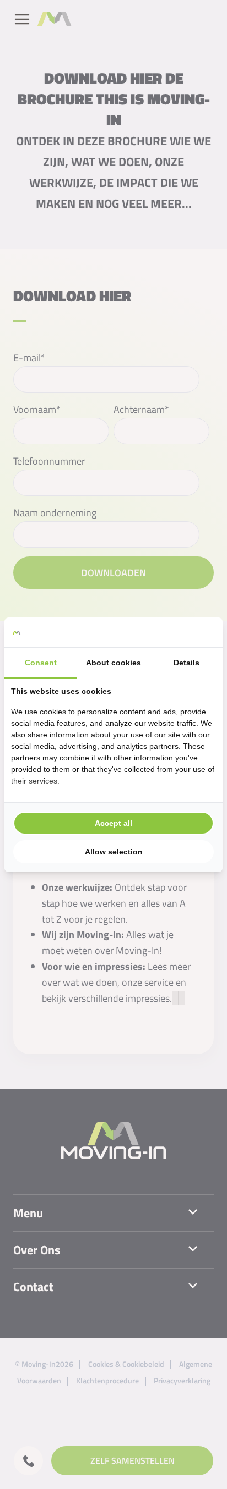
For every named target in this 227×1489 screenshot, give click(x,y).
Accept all (113, 823)
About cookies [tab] (113, 662)
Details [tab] (186, 662)
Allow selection (114, 851)
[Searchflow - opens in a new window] (202, 632)
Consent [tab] (41, 662)
